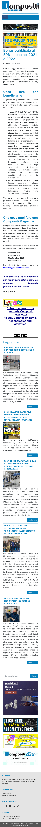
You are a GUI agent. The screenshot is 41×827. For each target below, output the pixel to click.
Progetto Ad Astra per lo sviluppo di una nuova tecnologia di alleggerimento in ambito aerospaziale (19, 530)
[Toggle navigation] (5, 17)
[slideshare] (18, 806)
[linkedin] (14, 806)
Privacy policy (6, 793)
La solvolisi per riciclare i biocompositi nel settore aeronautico (17, 601)
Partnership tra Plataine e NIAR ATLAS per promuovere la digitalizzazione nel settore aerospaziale (20, 465)
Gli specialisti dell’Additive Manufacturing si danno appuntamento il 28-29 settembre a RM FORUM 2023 (18, 416)
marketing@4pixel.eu (13, 816)
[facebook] (6, 806)
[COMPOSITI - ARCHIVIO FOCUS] (20, 27)
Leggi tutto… (32, 406)
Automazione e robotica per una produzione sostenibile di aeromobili (19, 350)
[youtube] (10, 806)
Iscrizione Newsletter (9, 796)
